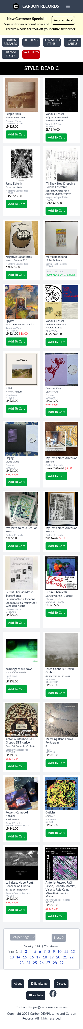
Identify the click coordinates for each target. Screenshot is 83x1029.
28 (55, 963)
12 (73, 952)
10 (59, 952)
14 (18, 957)
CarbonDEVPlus (41, 1013)
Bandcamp (40, 983)
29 (61, 963)
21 (65, 957)
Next (58, 937)
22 (72, 957)
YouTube (37, 995)
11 (66, 952)
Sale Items (31, 52)
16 (32, 957)
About (18, 983)
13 (12, 957)
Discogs (61, 983)
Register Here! (63, 20)
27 (48, 963)
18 (45, 957)
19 (52, 957)
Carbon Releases (10, 42)
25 (35, 963)
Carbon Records (40, 6)
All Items (31, 40)
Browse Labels (73, 42)
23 (22, 963)
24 (28, 963)
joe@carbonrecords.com (50, 1007)
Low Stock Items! (52, 42)
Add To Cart (16, 134)
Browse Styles (10, 54)
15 (25, 957)
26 (41, 963)
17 (38, 957)
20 (58, 957)
